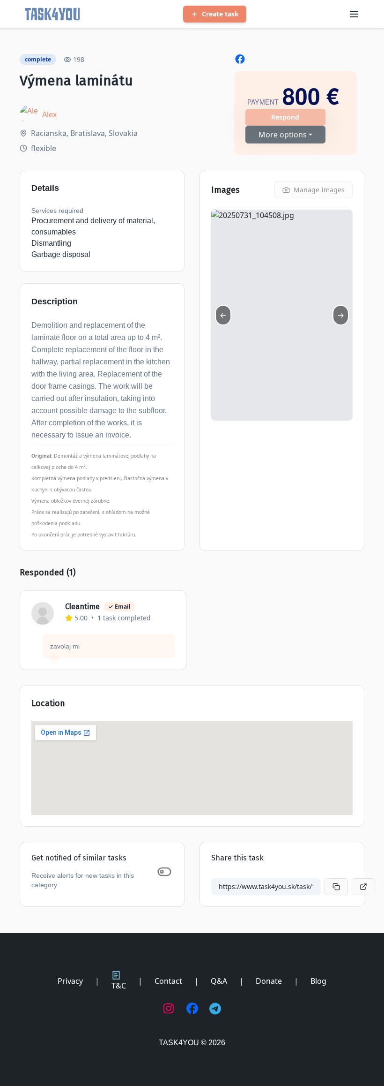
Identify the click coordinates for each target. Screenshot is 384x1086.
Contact (168, 981)
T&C (118, 985)
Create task (220, 13)
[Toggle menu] (354, 14)
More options (282, 134)
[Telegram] (215, 1009)
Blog (318, 981)
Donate (269, 981)
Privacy (70, 981)
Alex (49, 114)
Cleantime (82, 606)
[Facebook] (192, 1008)
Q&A (219, 981)
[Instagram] (169, 1008)
